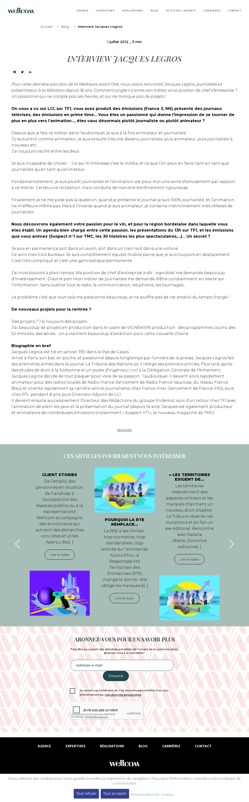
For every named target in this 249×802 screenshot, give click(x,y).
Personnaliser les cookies (152, 794)
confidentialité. (124, 783)
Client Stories (59, 474)
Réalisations (132, 10)
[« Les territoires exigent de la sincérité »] (190, 597)
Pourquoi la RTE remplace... (124, 522)
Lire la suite (59, 554)
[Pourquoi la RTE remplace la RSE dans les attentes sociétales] (125, 490)
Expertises (106, 10)
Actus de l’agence (181, 10)
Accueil (46, 26)
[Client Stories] (60, 593)
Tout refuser (86, 793)
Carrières (212, 10)
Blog (65, 26)
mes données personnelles (123, 694)
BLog (154, 10)
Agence (83, 10)
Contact (234, 10)
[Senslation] (124, 765)
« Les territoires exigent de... (189, 477)
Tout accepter (115, 793)
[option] (59, 542)
